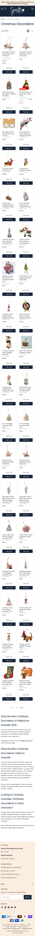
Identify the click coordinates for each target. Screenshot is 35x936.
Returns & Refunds (11, 926)
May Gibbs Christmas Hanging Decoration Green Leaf (8, 53)
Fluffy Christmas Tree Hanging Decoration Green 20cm (25, 277)
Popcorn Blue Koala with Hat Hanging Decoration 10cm (8, 536)
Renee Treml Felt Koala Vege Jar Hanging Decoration (25, 204)
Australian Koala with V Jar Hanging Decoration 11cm (8, 573)
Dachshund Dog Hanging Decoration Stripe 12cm (8, 461)
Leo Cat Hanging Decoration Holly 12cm (24, 425)
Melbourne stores (26, 740)
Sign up (27, 897)
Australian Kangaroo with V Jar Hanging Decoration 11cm (25, 573)
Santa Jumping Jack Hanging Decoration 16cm (25, 609)
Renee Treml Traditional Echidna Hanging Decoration (8, 204)
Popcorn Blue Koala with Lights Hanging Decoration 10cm (25, 389)
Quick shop (9, 68)
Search (16, 924)
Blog (4, 924)
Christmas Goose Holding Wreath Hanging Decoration (8, 316)
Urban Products (6, 57)
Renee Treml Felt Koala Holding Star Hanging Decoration (25, 133)
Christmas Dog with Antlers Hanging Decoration (8, 352)
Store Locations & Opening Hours (11, 928)
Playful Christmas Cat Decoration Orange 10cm (25, 93)
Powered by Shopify (17, 932)
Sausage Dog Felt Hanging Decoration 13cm (25, 646)
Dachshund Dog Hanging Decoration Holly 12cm (25, 461)
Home (2, 19)
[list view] (32, 31)
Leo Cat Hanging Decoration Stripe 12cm (7, 425)
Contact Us (22, 924)
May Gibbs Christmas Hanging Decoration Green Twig (25, 53)
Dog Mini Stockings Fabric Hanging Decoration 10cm (8, 682)
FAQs (28, 924)
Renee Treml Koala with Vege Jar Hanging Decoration (8, 93)
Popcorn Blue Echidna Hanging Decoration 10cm (25, 536)
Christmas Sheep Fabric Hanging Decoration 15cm (24, 241)
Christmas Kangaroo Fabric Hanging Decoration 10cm (8, 241)
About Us (9, 924)
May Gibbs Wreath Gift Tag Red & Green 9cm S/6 (8, 133)
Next (21, 707)
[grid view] (28, 31)
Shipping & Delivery (27, 928)
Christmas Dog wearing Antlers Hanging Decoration (8, 389)
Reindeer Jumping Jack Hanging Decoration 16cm (7, 646)
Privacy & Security (22, 926)
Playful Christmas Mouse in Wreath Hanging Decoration (25, 316)
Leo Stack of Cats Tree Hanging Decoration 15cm (7, 609)
